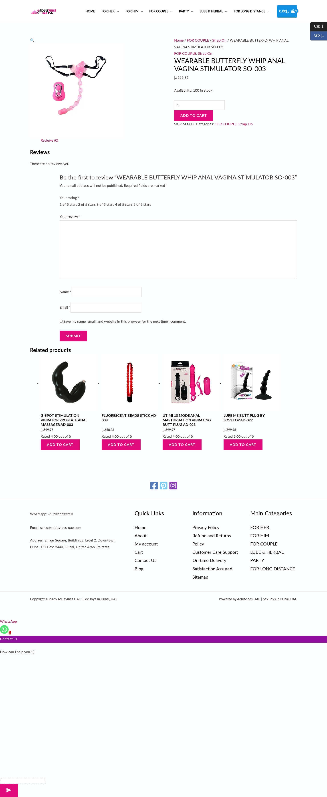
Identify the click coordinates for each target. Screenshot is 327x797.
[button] (32, 40)
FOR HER (108, 11)
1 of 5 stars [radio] (68, 204)
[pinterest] (163, 485)
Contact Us (145, 560)
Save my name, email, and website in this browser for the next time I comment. (124, 321)
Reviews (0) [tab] (49, 140)
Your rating (69, 198)
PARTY (184, 11)
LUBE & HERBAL (211, 11)
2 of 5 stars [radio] (87, 204)
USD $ (316, 27)
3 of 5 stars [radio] (105, 204)
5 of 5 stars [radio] (142, 204)
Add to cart (193, 115)
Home (90, 11)
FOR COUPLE (158, 11)
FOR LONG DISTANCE (249, 11)
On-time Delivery (209, 560)
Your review (70, 217)
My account (146, 544)
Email (65, 307)
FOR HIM (132, 11)
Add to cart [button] (60, 445)
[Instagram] (173, 485)
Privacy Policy (205, 527)
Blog (139, 569)
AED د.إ (317, 36)
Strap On (219, 40)
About (141, 536)
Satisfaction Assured (212, 569)
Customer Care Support (215, 552)
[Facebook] (154, 485)
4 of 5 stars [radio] (124, 204)
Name (65, 292)
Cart (139, 552)
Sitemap (200, 577)
